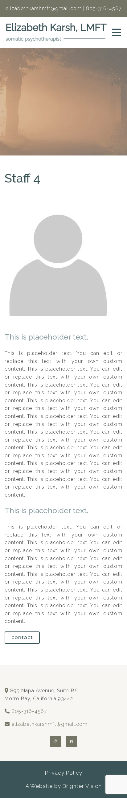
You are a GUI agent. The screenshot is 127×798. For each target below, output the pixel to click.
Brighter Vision (82, 786)
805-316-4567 (29, 711)
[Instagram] (55, 741)
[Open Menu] (116, 32)
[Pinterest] (71, 741)
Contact (22, 637)
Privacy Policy (63, 773)
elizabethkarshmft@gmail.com (49, 724)
